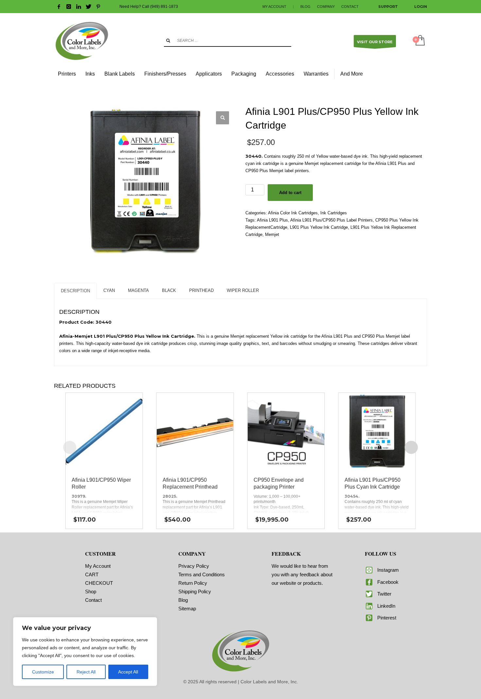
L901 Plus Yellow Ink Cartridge (319, 227)
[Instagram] (69, 6)
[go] (168, 40)
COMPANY (326, 7)
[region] (85, 651)
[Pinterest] (98, 6)
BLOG (305, 7)
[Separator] (334, 74)
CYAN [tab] (109, 290)
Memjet (272, 234)
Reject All (86, 671)
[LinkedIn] (78, 6)
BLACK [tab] (169, 290)
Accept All (128, 671)
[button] (222, 117)
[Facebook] (59, 6)
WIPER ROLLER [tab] (243, 290)
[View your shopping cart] (419, 40)
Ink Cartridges (333, 212)
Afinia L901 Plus (272, 220)
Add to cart (290, 192)
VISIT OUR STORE (375, 42)
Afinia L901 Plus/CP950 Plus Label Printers (331, 220)
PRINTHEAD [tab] (201, 290)
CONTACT (350, 7)
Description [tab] (75, 290)
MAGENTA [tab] (138, 290)
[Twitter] (88, 6)
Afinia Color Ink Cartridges (293, 212)
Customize (43, 671)
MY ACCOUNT (274, 7)
